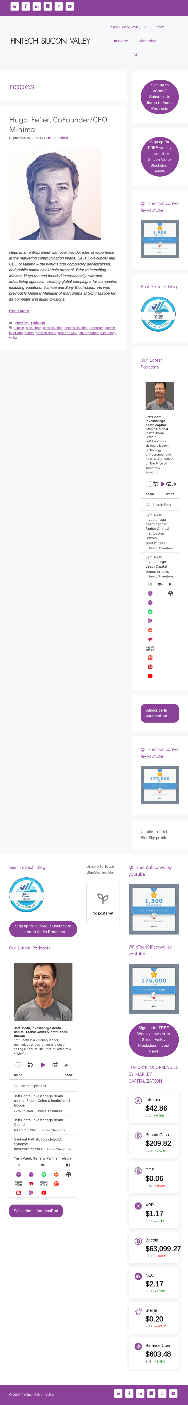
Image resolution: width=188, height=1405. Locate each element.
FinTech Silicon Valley (124, 27)
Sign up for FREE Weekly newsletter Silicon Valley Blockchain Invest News (153, 1039)
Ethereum (96, 328)
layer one (16, 333)
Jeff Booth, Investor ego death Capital (156, 562)
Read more (19, 311)
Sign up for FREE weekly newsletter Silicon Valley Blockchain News (160, 157)
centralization (53, 328)
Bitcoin (19, 328)
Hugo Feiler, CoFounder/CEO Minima (58, 124)
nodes (29, 333)
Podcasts (38, 323)
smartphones (89, 333)
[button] (135, 55)
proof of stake (46, 333)
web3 (13, 338)
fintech (110, 328)
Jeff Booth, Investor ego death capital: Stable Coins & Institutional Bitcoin (157, 526)
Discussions (148, 41)
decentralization (76, 328)
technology (108, 333)
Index (159, 27)
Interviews (122, 41)
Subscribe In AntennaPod (156, 713)
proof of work (67, 333)
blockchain (33, 328)
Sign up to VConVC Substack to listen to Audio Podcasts (160, 97)
